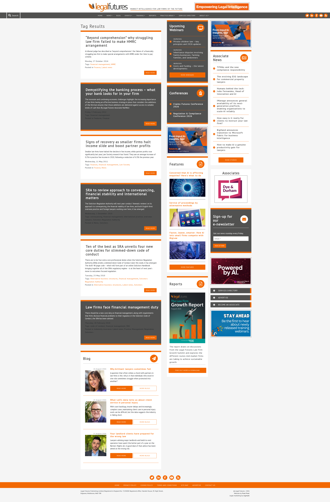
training (140, 15)
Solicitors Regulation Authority (106, 220)
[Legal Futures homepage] (109, 7)
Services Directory (187, 15)
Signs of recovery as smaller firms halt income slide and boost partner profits (118, 144)
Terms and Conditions (167, 485)
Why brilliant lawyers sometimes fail (130, 369)
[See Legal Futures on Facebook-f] (316, 15)
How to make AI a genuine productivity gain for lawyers (231, 147)
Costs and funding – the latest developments (188, 67)
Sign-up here (219, 246)
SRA (128, 326)
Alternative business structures (104, 278)
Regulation (149, 329)
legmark (246, 496)
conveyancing (96, 217)
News (109, 15)
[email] (231, 238)
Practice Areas (167, 15)
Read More (121, 388)
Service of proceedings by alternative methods (184, 204)
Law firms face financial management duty (122, 307)
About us (204, 15)
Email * (218, 239)
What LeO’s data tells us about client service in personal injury (131, 401)
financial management (100, 64)
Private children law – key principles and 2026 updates (187, 42)
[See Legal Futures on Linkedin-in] (312, 15)
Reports (152, 15)
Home (100, 15)
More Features (187, 267)
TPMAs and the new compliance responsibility (231, 68)
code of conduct (97, 326)
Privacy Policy (129, 485)
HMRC (113, 64)
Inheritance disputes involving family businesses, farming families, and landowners (188, 55)
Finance (97, 67)
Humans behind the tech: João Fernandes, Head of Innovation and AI (230, 91)
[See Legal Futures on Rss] (326, 15)
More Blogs (145, 388)
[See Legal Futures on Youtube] (321, 15)
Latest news (107, 67)
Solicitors (104, 223)
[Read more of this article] (187, 188)
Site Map (184, 485)
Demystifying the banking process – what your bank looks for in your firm (120, 91)
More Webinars (187, 75)
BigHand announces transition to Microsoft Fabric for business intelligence (230, 134)
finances (94, 164)
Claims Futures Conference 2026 (188, 105)
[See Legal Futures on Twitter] (307, 15)
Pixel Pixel (245, 493)
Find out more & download (187, 370)
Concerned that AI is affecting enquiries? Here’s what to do (186, 174)
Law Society (124, 164)
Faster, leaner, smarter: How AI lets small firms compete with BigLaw (187, 235)
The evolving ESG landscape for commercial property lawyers (232, 79)
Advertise (196, 485)
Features (98, 118)
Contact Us (210, 485)
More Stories (231, 160)
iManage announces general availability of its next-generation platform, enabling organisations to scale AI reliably (232, 106)
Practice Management (133, 329)
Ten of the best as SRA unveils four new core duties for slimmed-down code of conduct (119, 250)
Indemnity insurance (103, 329)
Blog (118, 15)
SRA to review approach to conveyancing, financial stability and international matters (120, 194)
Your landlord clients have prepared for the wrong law (132, 435)
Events (128, 15)
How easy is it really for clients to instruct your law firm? (232, 121)
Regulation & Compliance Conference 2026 (187, 114)
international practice (133, 217)
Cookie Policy (147, 485)
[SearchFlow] (231, 189)
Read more (150, 73)
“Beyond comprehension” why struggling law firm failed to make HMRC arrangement (119, 41)
